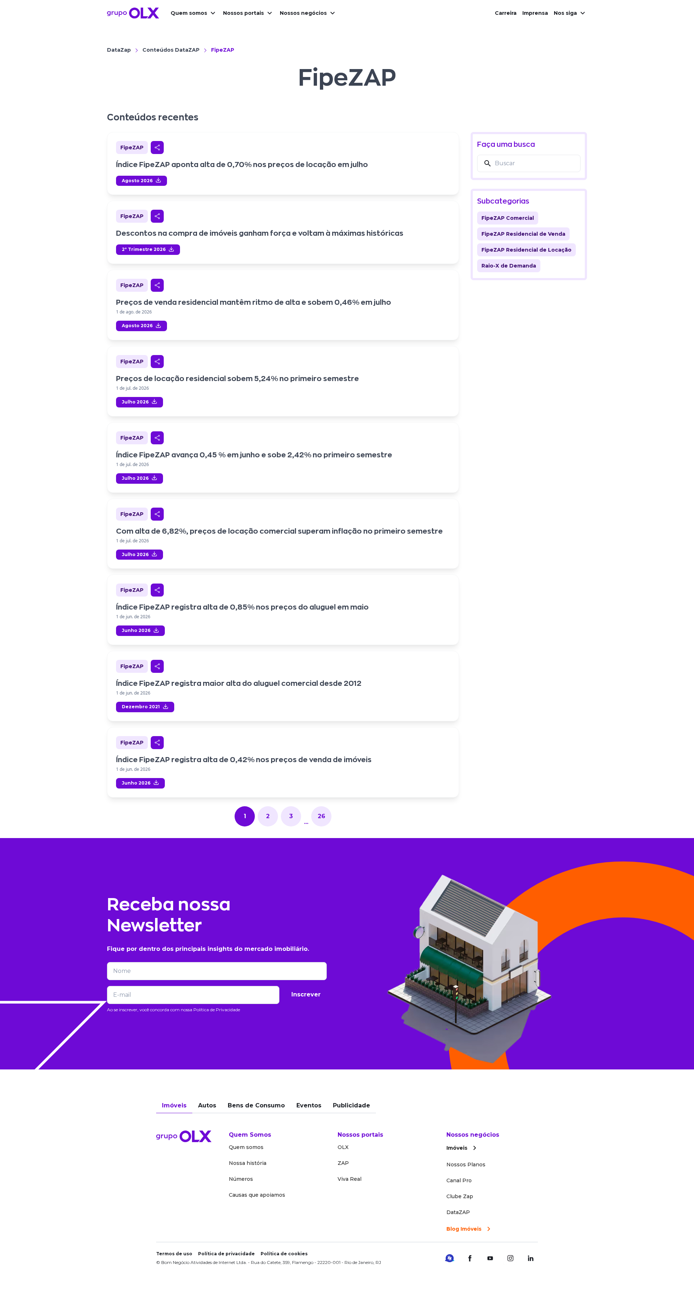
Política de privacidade (226, 1253)
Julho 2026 (135, 402)
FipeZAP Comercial (507, 218)
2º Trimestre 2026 (144, 249)
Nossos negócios (303, 13)
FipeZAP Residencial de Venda (523, 234)
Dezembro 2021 (141, 706)
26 (321, 816)
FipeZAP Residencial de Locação (526, 250)
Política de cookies (284, 1253)
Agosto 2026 (137, 180)
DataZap (119, 50)
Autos (207, 1105)
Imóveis (174, 1105)
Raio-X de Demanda (508, 265)
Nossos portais (243, 13)
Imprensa (535, 13)
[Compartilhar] (157, 147)
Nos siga (565, 13)
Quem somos (189, 13)
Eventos (308, 1105)
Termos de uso (174, 1253)
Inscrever (306, 994)
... (306, 822)
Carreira (506, 13)
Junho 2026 (136, 630)
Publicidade (351, 1105)
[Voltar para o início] (133, 13)
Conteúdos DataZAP (171, 50)
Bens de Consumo (256, 1105)
